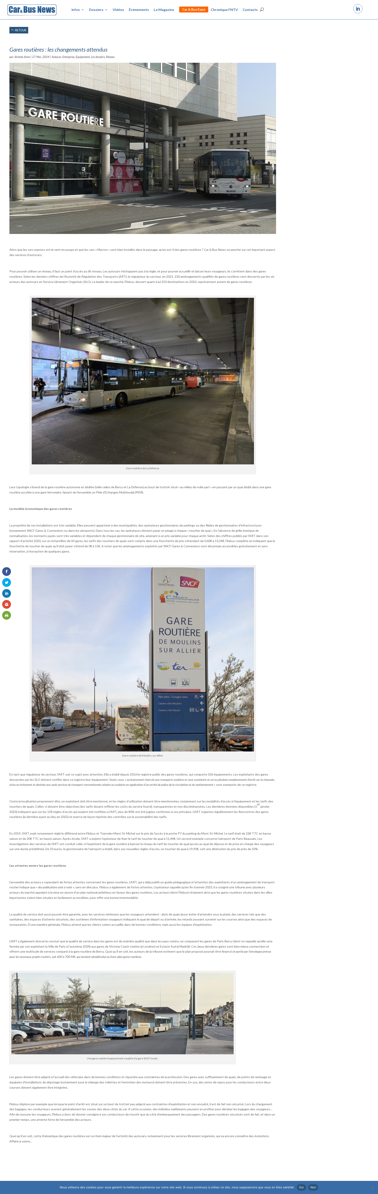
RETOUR (20, 30)
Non (313, 1187)
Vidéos (118, 9)
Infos (76, 9)
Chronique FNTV (224, 9)
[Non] (372, 1187)
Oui (301, 1187)
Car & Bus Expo (193, 9)
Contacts (250, 9)
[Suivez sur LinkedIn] (357, 8)
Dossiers (96, 9)
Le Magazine (164, 9)
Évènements (139, 9)
